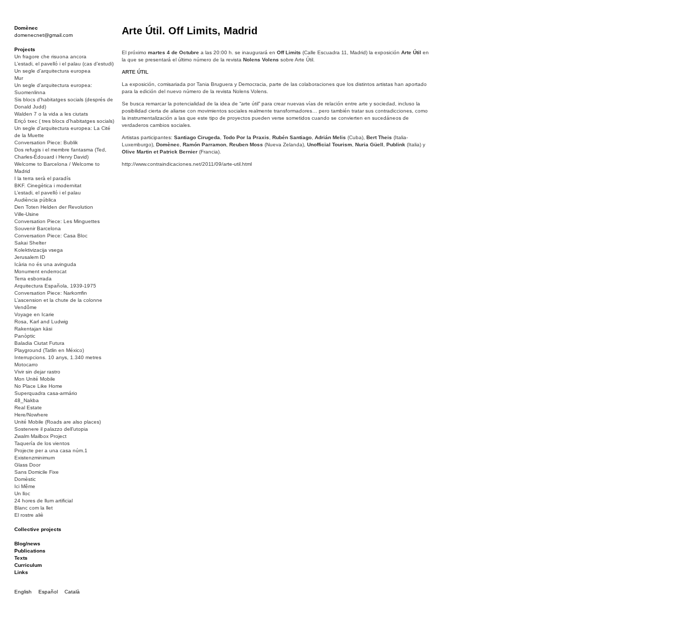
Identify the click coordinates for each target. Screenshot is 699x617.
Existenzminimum (34, 457)
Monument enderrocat (40, 271)
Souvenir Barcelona (37, 228)
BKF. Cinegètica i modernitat (47, 185)
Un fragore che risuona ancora (50, 56)
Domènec (26, 28)
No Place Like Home (38, 386)
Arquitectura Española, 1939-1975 (55, 286)
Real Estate (28, 407)
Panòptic (24, 336)
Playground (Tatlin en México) (49, 350)
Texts (21, 558)
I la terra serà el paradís (42, 178)
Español (48, 591)
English (23, 591)
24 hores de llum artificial (43, 500)
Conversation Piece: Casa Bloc (51, 235)
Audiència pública (35, 200)
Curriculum (28, 565)
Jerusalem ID (29, 257)
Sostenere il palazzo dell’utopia (51, 429)
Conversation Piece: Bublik (46, 142)
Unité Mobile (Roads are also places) (57, 422)
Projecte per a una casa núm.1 (51, 450)
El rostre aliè (28, 515)
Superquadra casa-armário (45, 393)
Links (21, 572)
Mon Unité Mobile (34, 379)
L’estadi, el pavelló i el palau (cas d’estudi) (64, 64)
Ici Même (24, 486)
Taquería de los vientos (42, 443)
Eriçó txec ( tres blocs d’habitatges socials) (64, 121)
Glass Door (27, 465)
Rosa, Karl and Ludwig (41, 321)
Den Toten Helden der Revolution (53, 207)
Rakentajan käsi (33, 329)
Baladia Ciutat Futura (39, 343)
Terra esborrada (33, 278)
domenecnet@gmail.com (43, 35)
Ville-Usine (26, 214)
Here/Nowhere (31, 414)
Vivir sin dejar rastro (37, 371)
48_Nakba (26, 400)
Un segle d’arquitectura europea (52, 71)
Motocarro (26, 364)
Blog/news (27, 543)
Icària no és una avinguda (45, 264)
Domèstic (25, 479)
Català (72, 591)
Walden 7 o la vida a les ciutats (51, 114)
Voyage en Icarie (34, 314)
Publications (30, 551)
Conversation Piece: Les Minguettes (57, 221)
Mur (18, 78)
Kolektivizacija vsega (38, 250)
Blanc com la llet (33, 508)
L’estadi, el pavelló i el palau (47, 192)
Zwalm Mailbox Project (40, 436)
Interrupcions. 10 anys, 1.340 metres (57, 357)
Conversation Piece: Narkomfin (50, 293)
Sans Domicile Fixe (36, 472)
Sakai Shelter (30, 243)
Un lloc (22, 493)
